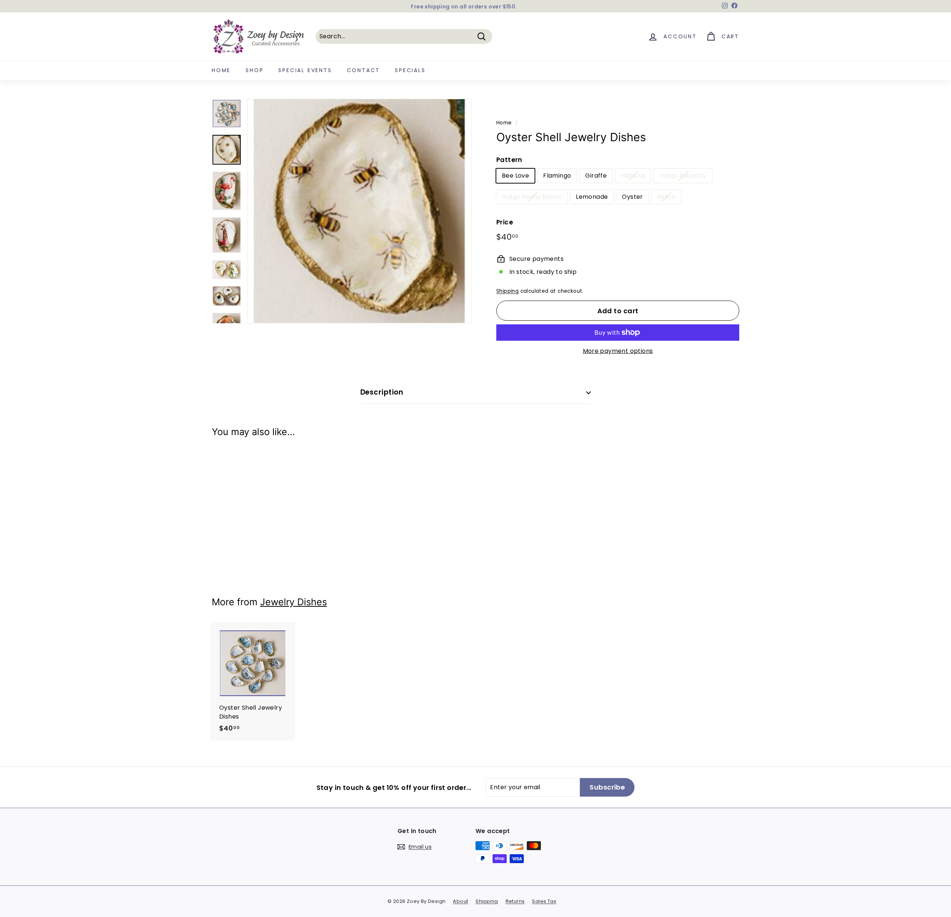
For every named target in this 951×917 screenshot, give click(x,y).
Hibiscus (633, 175)
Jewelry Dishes (293, 601)
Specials (410, 70)
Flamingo (557, 175)
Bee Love (515, 175)
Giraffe (596, 175)
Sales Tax (544, 901)
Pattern (509, 159)
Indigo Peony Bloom (532, 196)
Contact (363, 70)
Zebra (666, 196)
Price (504, 222)
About (460, 901)
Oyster (632, 196)
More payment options (618, 351)
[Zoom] (359, 211)
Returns (515, 901)
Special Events (305, 70)
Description (381, 392)
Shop (254, 70)
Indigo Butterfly (682, 175)
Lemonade (592, 196)
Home (221, 70)
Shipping (507, 291)
